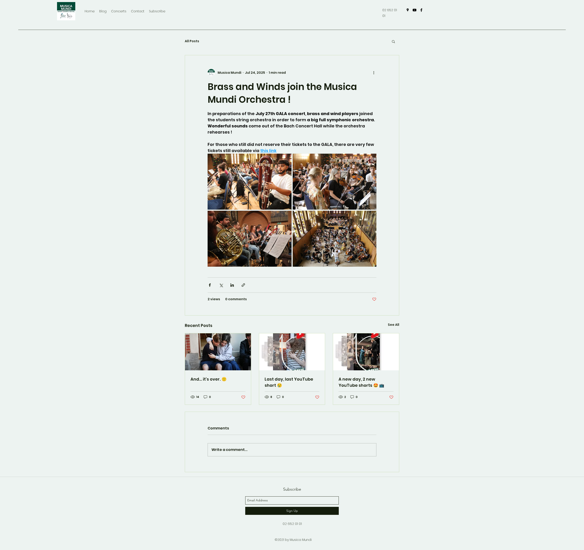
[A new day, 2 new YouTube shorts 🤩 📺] (366, 351)
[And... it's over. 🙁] (218, 351)
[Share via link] (243, 285)
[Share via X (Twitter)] (221, 285)
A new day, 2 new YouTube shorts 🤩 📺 (361, 382)
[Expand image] (250, 182)
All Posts (192, 41)
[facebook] (421, 10)
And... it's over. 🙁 (208, 379)
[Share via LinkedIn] (232, 285)
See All (393, 324)
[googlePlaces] (407, 10)
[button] (393, 41)
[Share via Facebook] (210, 285)
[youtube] (414, 10)
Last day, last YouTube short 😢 (289, 382)
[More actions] (373, 72)
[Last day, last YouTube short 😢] (292, 351)
